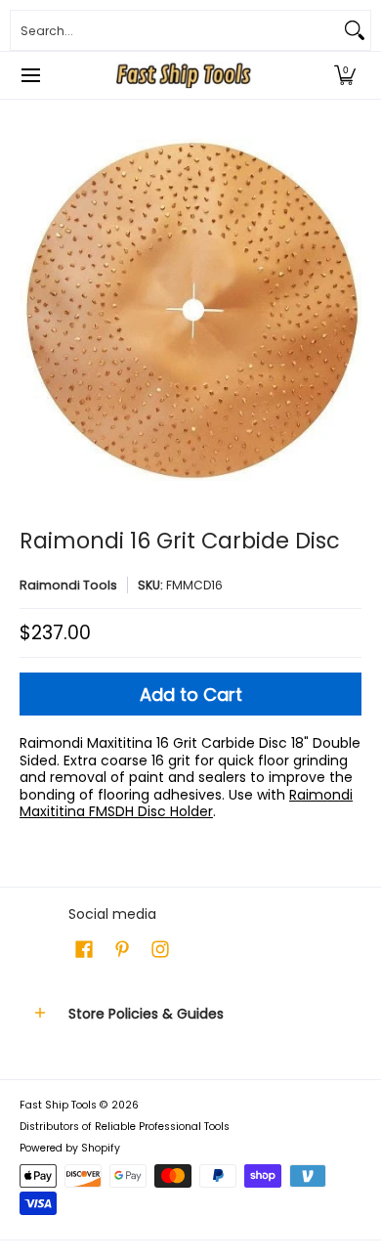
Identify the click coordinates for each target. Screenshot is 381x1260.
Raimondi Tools (68, 585)
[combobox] (175, 30)
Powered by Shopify (70, 1148)
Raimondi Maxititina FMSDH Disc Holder (186, 803)
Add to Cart (191, 694)
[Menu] (30, 75)
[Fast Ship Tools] (183, 75)
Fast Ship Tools (58, 1105)
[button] (344, 75)
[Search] (354, 30)
